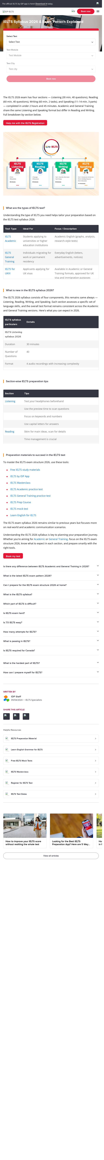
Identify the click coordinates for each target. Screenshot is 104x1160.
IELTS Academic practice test (26, 489)
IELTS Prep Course (20, 502)
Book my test (13, 556)
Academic (39, 539)
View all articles (51, 855)
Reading (9, 431)
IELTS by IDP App (19, 476)
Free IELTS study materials (25, 469)
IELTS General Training (9, 257)
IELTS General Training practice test (30, 495)
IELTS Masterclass (20, 482)
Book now (85, 11)
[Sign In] (73, 11)
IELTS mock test (19, 508)
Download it (41, 3)
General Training (58, 539)
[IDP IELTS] (9, 11)
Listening (10, 401)
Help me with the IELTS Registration (25, 123)
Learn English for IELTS (23, 515)
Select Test (11, 36)
